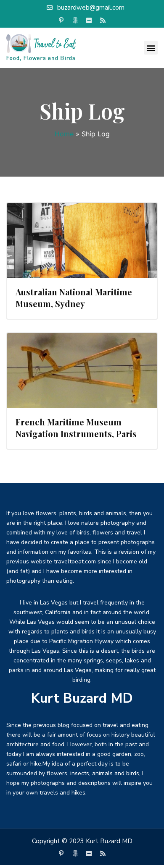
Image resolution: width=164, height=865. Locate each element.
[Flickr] (89, 20)
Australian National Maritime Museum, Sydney (74, 297)
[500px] (75, 20)
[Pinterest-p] (61, 20)
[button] (151, 48)
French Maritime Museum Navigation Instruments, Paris (76, 427)
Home (64, 134)
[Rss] (103, 20)
